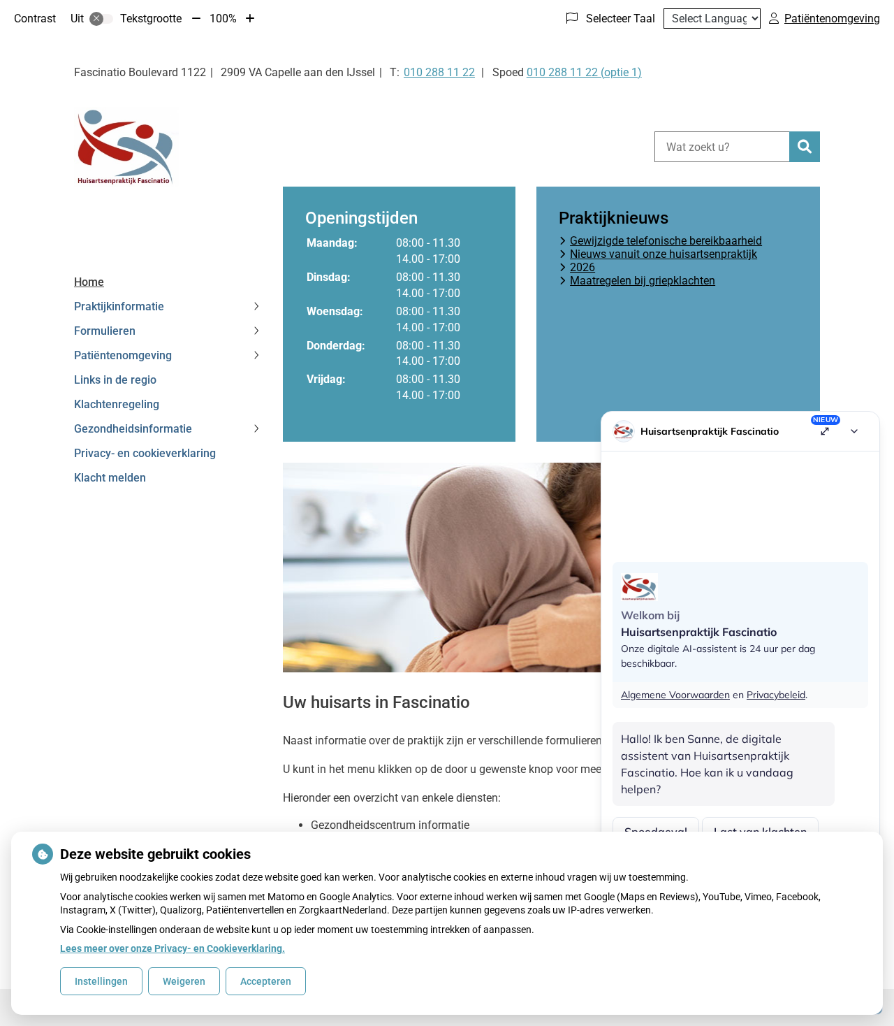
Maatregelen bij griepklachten (642, 280)
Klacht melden (110, 477)
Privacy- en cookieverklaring (145, 453)
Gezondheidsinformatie (133, 428)
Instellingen (101, 981)
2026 (582, 267)
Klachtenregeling (116, 404)
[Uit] (101, 19)
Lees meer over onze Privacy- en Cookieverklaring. (172, 948)
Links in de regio (115, 379)
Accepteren (265, 981)
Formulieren (104, 331)
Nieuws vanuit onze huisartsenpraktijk (663, 254)
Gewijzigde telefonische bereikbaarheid (666, 240)
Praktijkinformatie (119, 306)
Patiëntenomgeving (123, 355)
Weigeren (184, 981)
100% (223, 18)
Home (89, 282)
